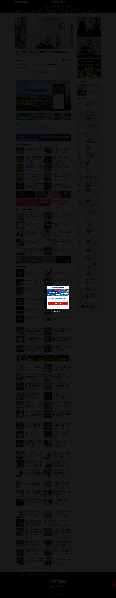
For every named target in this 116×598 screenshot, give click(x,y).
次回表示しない (58, 311)
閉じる (58, 307)
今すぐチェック (58, 303)
